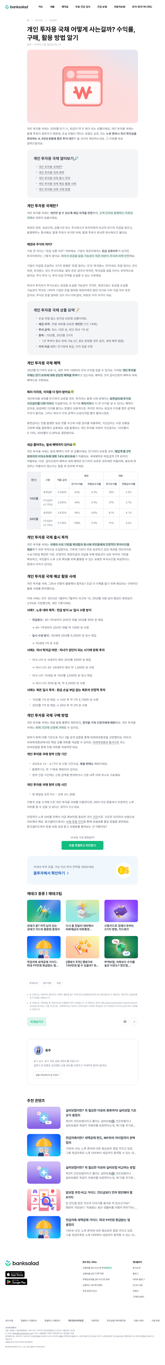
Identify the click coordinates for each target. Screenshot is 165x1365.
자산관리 (53, 20)
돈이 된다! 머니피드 (142, 6)
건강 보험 (102, 6)
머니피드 (39, 20)
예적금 (65, 6)
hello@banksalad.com (22, 1333)
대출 (52, 6)
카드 (41, 6)
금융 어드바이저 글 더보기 (47, 1075)
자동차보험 (119, 6)
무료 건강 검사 (82, 6)
